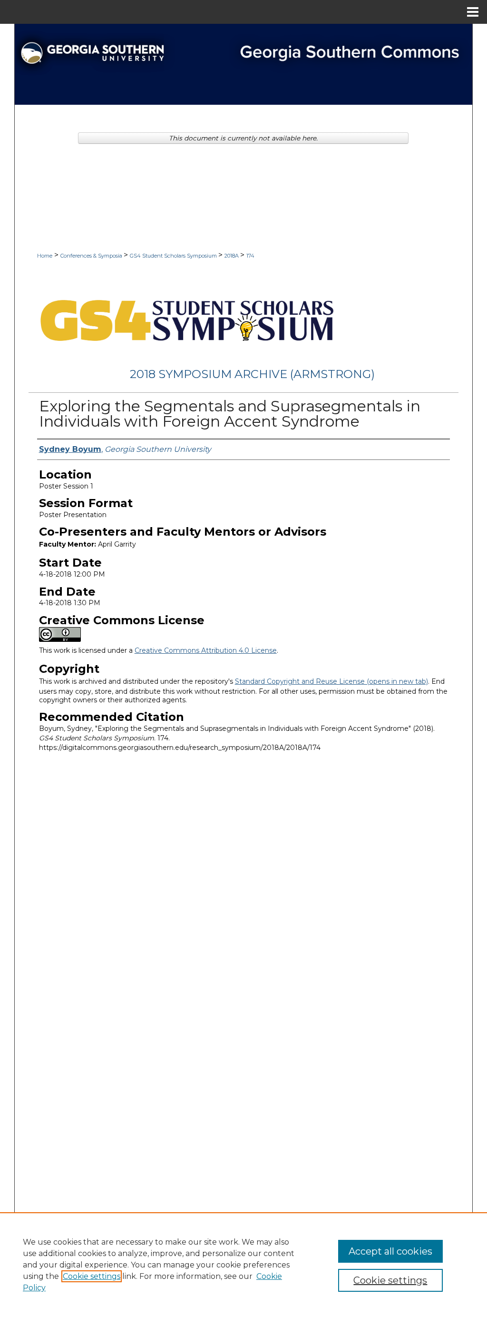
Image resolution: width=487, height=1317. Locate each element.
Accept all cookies (390, 1251)
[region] (243, 1264)
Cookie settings (91, 1276)
